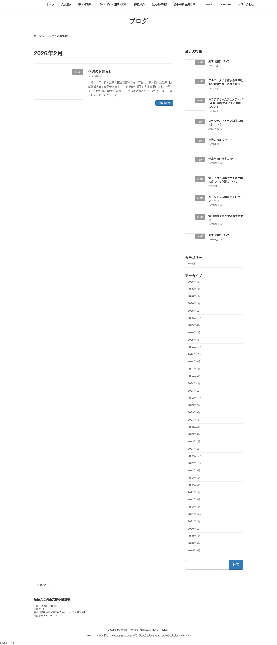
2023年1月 (194, 448)
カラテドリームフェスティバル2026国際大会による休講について (225, 103)
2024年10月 (195, 354)
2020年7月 (194, 535)
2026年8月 (194, 281)
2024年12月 (195, 346)
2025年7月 (194, 332)
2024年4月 (194, 383)
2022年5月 (194, 484)
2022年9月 (194, 470)
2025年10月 (195, 317)
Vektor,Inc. (173, 635)
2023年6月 (194, 412)
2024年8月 (194, 361)
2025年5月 (194, 339)
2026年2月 (194, 303)
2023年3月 (194, 434)
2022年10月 (195, 463)
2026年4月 (194, 295)
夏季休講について (219, 61)
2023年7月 (194, 404)
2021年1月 (194, 521)
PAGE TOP (7, 643)
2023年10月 (195, 397)
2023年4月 (194, 426)
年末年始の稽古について (222, 158)
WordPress (104, 635)
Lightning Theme (124, 635)
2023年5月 (194, 419)
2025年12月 (195, 310)
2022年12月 (195, 455)
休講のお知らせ (100, 71)
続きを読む (164, 103)
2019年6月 (194, 550)
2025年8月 (194, 325)
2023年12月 (195, 390)
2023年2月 (194, 441)
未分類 (192, 263)
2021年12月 (195, 513)
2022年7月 (194, 477)
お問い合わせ (44, 585)
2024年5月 (194, 375)
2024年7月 (194, 368)
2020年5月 (194, 543)
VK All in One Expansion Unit (150, 635)
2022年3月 (194, 499)
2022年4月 (194, 492)
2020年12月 (195, 528)
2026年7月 (194, 288)
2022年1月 (194, 506)
